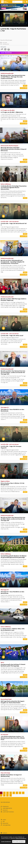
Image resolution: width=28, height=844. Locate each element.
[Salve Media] (14, 7)
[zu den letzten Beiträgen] (10, 795)
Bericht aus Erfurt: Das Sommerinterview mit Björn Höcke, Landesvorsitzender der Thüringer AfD (13, 519)
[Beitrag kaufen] (8, 49)
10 (4, 795)
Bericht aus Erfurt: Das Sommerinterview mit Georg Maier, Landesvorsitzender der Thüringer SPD (13, 372)
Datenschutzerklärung (21, 838)
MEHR (25, 85)
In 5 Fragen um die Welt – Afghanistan (12, 112)
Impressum (5, 810)
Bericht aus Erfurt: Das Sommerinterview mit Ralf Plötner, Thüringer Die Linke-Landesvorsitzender (13, 77)
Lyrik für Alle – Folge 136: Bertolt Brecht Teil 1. (14, 224)
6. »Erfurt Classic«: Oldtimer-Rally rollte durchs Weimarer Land (13, 629)
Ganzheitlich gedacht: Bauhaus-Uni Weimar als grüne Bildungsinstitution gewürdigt (14, 556)
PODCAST (23, 88)
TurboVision (11, 811)
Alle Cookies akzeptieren (19, 841)
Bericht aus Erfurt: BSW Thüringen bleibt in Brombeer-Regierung (13, 299)
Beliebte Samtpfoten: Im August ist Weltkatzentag (11, 775)
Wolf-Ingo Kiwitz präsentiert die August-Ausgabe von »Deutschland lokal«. (13, 701)
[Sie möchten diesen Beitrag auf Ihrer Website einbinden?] (5, 49)
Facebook (5, 833)
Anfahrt (4, 819)
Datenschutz (5, 823)
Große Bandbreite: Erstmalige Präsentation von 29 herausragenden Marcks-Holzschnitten (14, 187)
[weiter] (7, 795)
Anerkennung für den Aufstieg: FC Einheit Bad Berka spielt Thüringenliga (13, 665)
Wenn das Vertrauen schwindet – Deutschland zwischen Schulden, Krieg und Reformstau (13, 149)
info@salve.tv (6, 806)
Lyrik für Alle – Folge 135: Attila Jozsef (12, 335)
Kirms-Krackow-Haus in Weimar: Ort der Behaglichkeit (12, 483)
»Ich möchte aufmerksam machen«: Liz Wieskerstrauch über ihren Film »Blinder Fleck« (13, 738)
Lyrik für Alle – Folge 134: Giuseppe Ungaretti (11, 447)
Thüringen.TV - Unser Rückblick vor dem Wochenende (12, 410)
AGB (3, 821)
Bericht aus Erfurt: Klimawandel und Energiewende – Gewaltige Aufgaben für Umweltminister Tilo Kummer (12, 262)
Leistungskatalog (6, 825)
